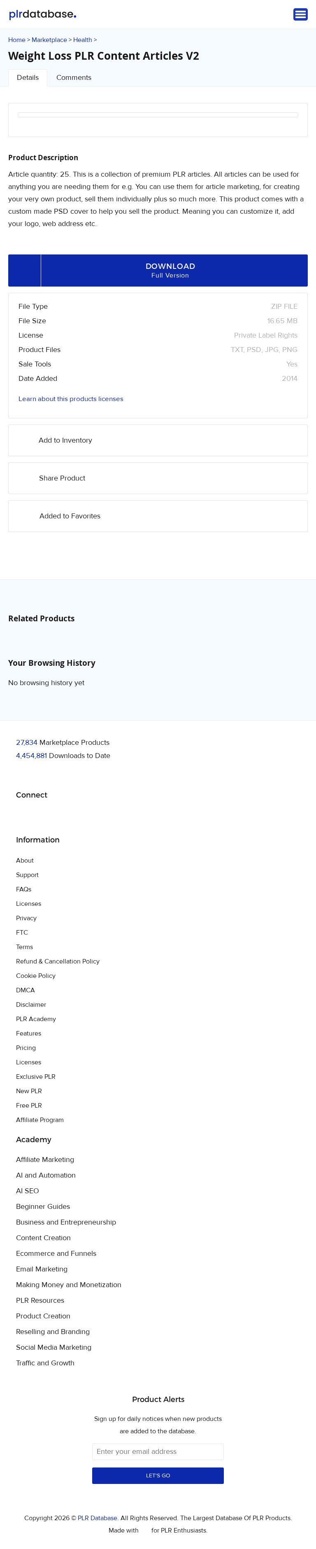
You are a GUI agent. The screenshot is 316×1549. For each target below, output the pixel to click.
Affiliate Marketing (45, 1159)
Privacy (26, 918)
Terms (24, 947)
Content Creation (43, 1238)
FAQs (23, 889)
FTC (22, 932)
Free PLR (29, 1105)
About (25, 860)
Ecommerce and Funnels (56, 1253)
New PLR (29, 1091)
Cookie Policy (36, 976)
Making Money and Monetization (68, 1285)
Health (82, 40)
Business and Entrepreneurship (66, 1222)
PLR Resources (40, 1300)
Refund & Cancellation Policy (58, 961)
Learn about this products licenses (71, 399)
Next (281, 125)
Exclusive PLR (36, 1077)
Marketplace (49, 40)
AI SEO (27, 1191)
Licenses (28, 904)
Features (28, 1033)
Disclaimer (31, 1005)
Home (17, 40)
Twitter (43, 816)
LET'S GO (158, 1475)
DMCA (25, 990)
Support (27, 875)
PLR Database (43, 15)
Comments (73, 77)
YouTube (81, 816)
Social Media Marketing (53, 1347)
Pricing (26, 1048)
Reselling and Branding (53, 1332)
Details (28, 77)
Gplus (62, 816)
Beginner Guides (43, 1206)
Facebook (23, 816)
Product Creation (43, 1316)
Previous (35, 125)
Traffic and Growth (45, 1363)
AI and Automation (46, 1175)
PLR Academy (36, 1019)
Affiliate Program (40, 1120)
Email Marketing (41, 1269)
